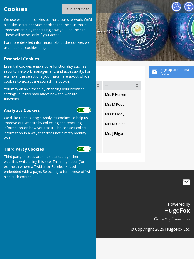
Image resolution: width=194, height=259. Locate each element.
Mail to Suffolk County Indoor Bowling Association (186, 182)
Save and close (77, 9)
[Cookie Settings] (176, 7)
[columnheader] (121, 85)
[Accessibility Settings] (189, 7)
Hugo (177, 210)
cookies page (36, 47)
